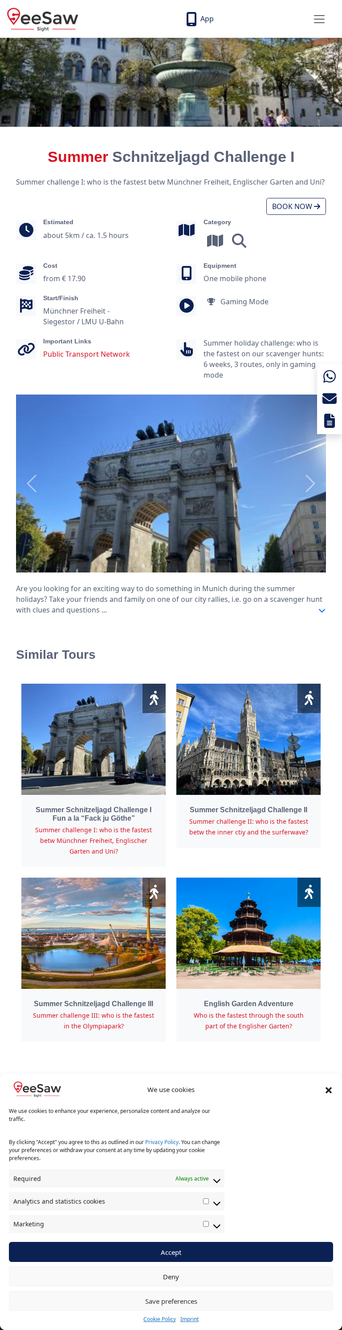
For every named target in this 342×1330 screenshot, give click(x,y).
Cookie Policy (159, 1319)
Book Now (293, 206)
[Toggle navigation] (319, 19)
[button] (328, 1089)
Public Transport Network (86, 354)
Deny (171, 1276)
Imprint (189, 1319)
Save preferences (171, 1301)
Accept (171, 1252)
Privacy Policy (162, 1142)
